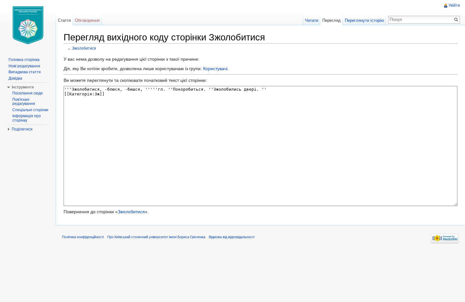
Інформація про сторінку (26, 118)
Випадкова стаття (25, 72)
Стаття (64, 20)
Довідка (15, 78)
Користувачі (215, 68)
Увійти (454, 5)
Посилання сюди (27, 93)
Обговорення (87, 20)
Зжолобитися (84, 48)
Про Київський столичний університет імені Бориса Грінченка (156, 237)
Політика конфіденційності (83, 237)
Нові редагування (24, 66)
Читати (311, 20)
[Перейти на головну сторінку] (28, 25)
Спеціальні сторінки (30, 110)
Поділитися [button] (22, 129)
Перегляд (331, 20)
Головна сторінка (24, 59)
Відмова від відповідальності (231, 237)
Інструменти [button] (23, 87)
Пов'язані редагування (23, 101)
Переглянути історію (364, 20)
